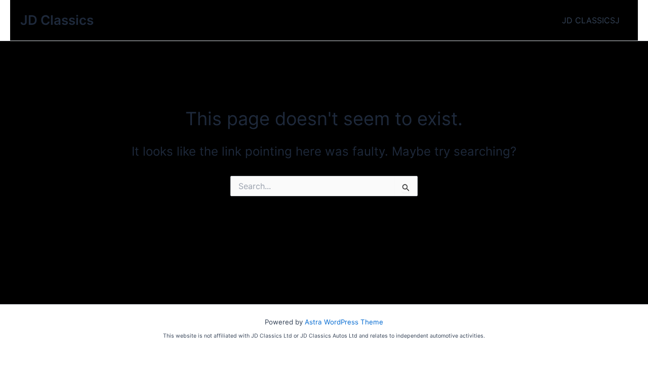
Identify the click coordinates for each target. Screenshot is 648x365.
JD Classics (57, 20)
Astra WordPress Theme (344, 322)
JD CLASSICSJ (591, 20)
